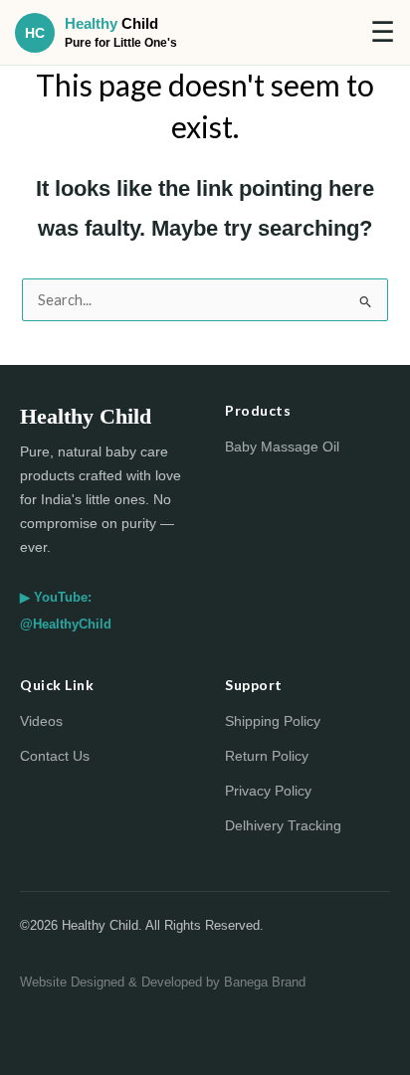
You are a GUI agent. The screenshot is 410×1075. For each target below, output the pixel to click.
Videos (41, 721)
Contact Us (55, 756)
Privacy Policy (268, 791)
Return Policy (266, 756)
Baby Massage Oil (282, 446)
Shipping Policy (272, 721)
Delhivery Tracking (283, 825)
